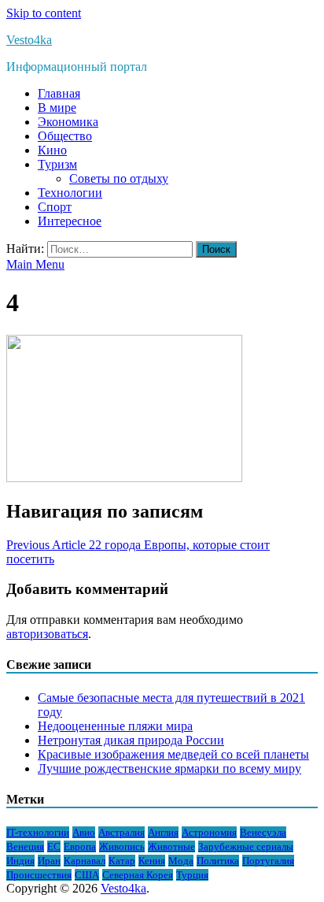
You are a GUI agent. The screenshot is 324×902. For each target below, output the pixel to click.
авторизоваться (47, 633)
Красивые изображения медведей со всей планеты (173, 754)
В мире (57, 107)
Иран (49, 861)
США (87, 875)
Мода (180, 861)
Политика (218, 861)
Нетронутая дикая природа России (131, 740)
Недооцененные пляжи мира (115, 726)
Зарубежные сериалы (245, 846)
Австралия (121, 832)
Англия (163, 832)
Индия (20, 861)
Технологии (70, 192)
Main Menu (35, 264)
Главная (59, 93)
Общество (65, 136)
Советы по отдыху (118, 178)
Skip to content (43, 13)
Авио (83, 832)
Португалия (268, 861)
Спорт (55, 206)
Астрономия (209, 832)
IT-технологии (37, 832)
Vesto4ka (29, 39)
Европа (80, 846)
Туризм (57, 164)
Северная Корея (137, 875)
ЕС (54, 846)
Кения (151, 861)
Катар (122, 861)
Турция (192, 875)
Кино (52, 150)
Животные (171, 846)
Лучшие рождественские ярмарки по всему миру (169, 768)
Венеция (25, 846)
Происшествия (39, 875)
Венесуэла (263, 832)
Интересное (69, 221)
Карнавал (84, 861)
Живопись (122, 846)
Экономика (68, 121)
